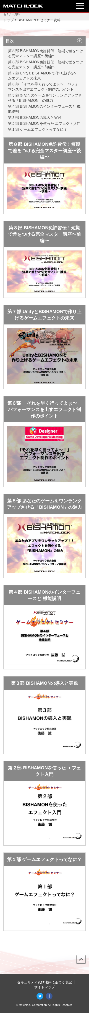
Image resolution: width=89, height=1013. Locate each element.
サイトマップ (44, 987)
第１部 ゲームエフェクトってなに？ (37, 129)
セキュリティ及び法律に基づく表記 (44, 982)
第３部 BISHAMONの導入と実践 (34, 118)
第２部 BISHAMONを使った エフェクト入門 (44, 123)
